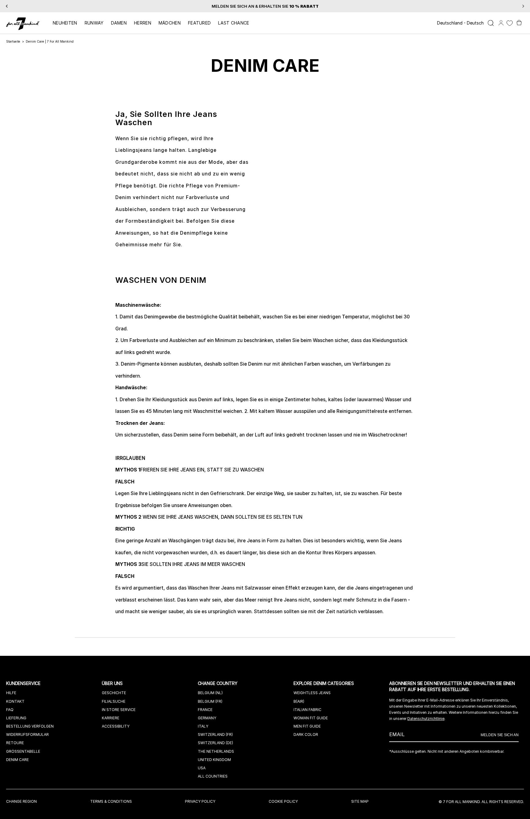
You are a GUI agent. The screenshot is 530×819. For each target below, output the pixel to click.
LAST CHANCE (233, 22)
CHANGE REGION (21, 801)
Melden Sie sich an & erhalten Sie (265, 6)
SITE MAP (360, 801)
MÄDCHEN (170, 22)
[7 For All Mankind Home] (23, 24)
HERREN (142, 22)
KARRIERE (110, 718)
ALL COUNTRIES (213, 776)
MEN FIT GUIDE (307, 726)
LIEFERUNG (16, 718)
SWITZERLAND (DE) (215, 742)
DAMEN (119, 22)
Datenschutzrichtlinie (425, 718)
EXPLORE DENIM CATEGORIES (324, 683)
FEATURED (199, 22)
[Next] (523, 6)
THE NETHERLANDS (216, 751)
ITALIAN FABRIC (307, 709)
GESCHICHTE (114, 692)
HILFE (11, 692)
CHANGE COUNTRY (218, 683)
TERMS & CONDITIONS (111, 801)
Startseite (13, 41)
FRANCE (205, 709)
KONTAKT (15, 701)
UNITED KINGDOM (214, 759)
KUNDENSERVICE (24, 683)
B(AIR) (299, 701)
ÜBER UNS (113, 683)
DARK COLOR (306, 734)
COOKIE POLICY (283, 801)
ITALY (203, 726)
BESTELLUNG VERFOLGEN (30, 726)
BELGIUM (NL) (210, 692)
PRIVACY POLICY (200, 801)
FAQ (9, 709)
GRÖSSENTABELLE (23, 751)
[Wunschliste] (510, 23)
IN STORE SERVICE (119, 709)
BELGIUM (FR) (210, 701)
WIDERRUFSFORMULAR (27, 734)
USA (201, 768)
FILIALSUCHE (113, 701)
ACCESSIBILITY (115, 726)
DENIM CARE (17, 759)
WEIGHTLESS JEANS (312, 692)
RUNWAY (94, 22)
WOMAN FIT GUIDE (311, 718)
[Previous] (6, 6)
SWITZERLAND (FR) (215, 734)
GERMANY (207, 718)
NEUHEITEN (65, 22)
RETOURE (15, 742)
